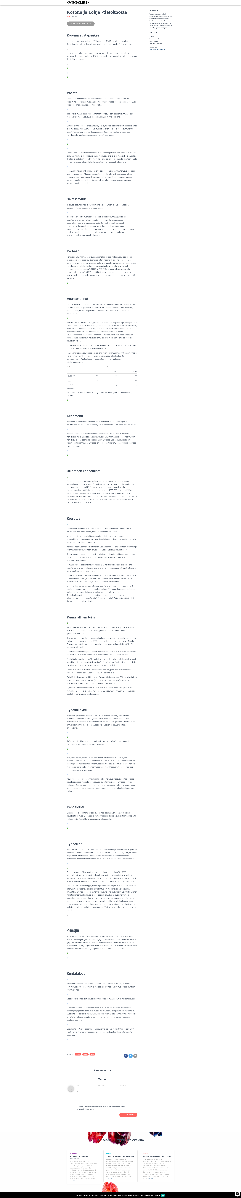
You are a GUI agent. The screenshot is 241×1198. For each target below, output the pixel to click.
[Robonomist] (77, 3)
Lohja (92, 1054)
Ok (163, 1195)
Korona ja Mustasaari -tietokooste (120, 1156)
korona (78, 1054)
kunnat (85, 1054)
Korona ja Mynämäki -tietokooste (157, 1156)
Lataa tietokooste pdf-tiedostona (81, 23)
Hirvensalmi (73, 1153)
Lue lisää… (73, 1180)
